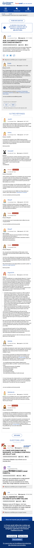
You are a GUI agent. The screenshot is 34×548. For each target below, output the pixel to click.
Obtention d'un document (9, 475)
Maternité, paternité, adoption (10, 456)
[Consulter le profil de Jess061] (5, 121)
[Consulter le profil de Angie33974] (5, 275)
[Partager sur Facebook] (4, 55)
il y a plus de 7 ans (12, 153)
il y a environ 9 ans (12, 65)
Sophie (9, 213)
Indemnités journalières (8, 501)
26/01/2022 (22, 343)
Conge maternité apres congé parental (15, 472)
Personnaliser (17, 539)
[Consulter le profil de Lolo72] (5, 38)
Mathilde (10, 341)
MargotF (10, 200)
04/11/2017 (22, 121)
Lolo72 (9, 36)
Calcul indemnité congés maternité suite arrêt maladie (15, 498)
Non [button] (14, 105)
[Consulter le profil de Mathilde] (5, 343)
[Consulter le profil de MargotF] (5, 202)
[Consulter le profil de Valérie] (5, 448)
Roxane (10, 169)
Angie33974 (11, 272)
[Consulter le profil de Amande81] (5, 153)
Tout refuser (23, 536)
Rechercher (17, 11)
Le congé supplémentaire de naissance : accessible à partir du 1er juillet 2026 (16, 452)
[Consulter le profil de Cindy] (5, 469)
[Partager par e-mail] (10, 55)
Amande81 (11, 151)
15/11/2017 (22, 134)
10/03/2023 (22, 394)
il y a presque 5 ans (12, 202)
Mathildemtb (11, 392)
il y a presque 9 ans (12, 121)
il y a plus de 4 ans (12, 274)
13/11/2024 (22, 65)
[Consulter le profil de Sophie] (5, 216)
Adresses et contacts (22, 192)
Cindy (9, 466)
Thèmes (6, 11)
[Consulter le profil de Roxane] (5, 172)
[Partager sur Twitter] (7, 55)
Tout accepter (11, 536)
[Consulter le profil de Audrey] (5, 135)
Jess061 (10, 119)
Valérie (9, 446)
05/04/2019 (22, 153)
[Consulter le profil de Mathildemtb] (5, 395)
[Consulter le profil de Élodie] (5, 408)
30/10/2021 (22, 202)
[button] (17, 6)
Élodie (9, 405)
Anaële (9, 63)
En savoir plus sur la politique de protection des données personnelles (17, 544)
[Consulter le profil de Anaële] (5, 66)
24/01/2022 (22, 274)
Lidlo (9, 492)
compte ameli (22, 357)
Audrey (9, 132)
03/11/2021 (22, 231)
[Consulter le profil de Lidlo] (5, 495)
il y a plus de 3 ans (12, 394)
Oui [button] (7, 104)
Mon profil (28, 11)
